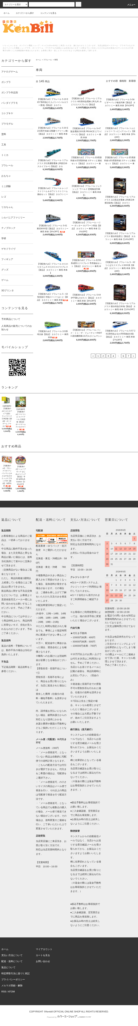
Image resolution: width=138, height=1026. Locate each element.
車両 (56, 60)
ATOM (11, 991)
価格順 (122, 81)
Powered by (52, 1017)
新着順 (132, 81)
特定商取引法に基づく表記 (15, 973)
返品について (8, 967)
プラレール (47, 60)
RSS (3, 991)
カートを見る (43, 955)
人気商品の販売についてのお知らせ (16, 328)
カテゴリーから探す (25, 13)
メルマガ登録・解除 (12, 985)
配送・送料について (12, 961)
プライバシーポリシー (13, 979)
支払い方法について (12, 955)
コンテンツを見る (48, 13)
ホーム (7, 13)
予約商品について (10, 319)
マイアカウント (44, 949)
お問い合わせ (43, 961)
